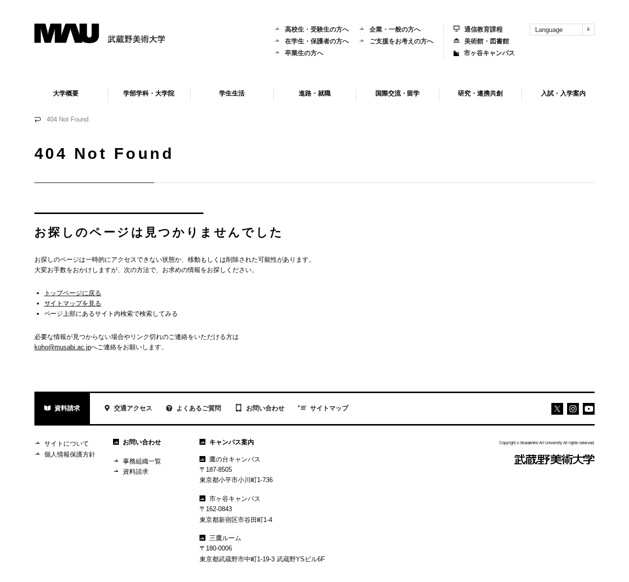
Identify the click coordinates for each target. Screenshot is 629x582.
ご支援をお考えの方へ (401, 41)
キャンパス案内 (231, 442)
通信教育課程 (483, 29)
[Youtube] (573, 409)
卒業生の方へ (304, 53)
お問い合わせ (265, 408)
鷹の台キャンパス (234, 459)
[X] (557, 409)
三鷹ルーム (225, 538)
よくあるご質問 (198, 408)
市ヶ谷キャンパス (489, 53)
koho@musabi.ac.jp (62, 347)
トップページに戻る (73, 293)
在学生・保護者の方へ (317, 41)
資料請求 (67, 408)
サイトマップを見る (73, 303)
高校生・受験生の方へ (317, 29)
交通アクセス (133, 408)
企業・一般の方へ (395, 29)
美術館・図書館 (486, 41)
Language (549, 29)
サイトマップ (329, 408)
